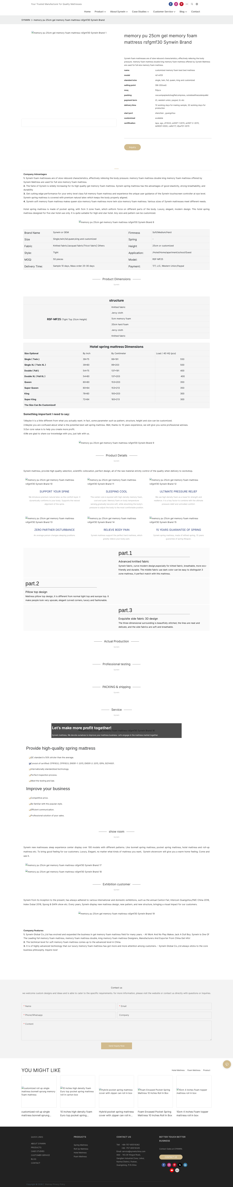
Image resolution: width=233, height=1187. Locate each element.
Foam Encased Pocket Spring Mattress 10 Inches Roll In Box (155, 1113)
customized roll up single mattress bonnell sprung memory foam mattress (35, 1113)
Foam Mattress (193, 1070)
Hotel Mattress (178, 1070)
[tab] (116, 167)
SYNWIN (25, 20)
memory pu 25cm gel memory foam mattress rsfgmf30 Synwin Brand (69, 20)
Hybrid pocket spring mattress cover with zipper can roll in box (116, 1113)
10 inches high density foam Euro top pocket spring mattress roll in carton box (76, 1113)
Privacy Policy (59, 1184)
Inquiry (132, 147)
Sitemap (48, 1184)
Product (206, 1070)
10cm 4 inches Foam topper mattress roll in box (192, 1113)
